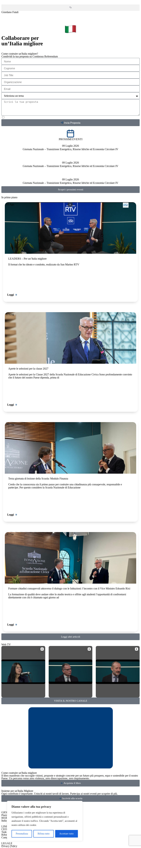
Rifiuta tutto (44, 833)
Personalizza (22, 833)
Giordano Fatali (9, 12)
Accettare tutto (66, 833)
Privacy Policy (9, 846)
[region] (45, 821)
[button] (70, 7)
